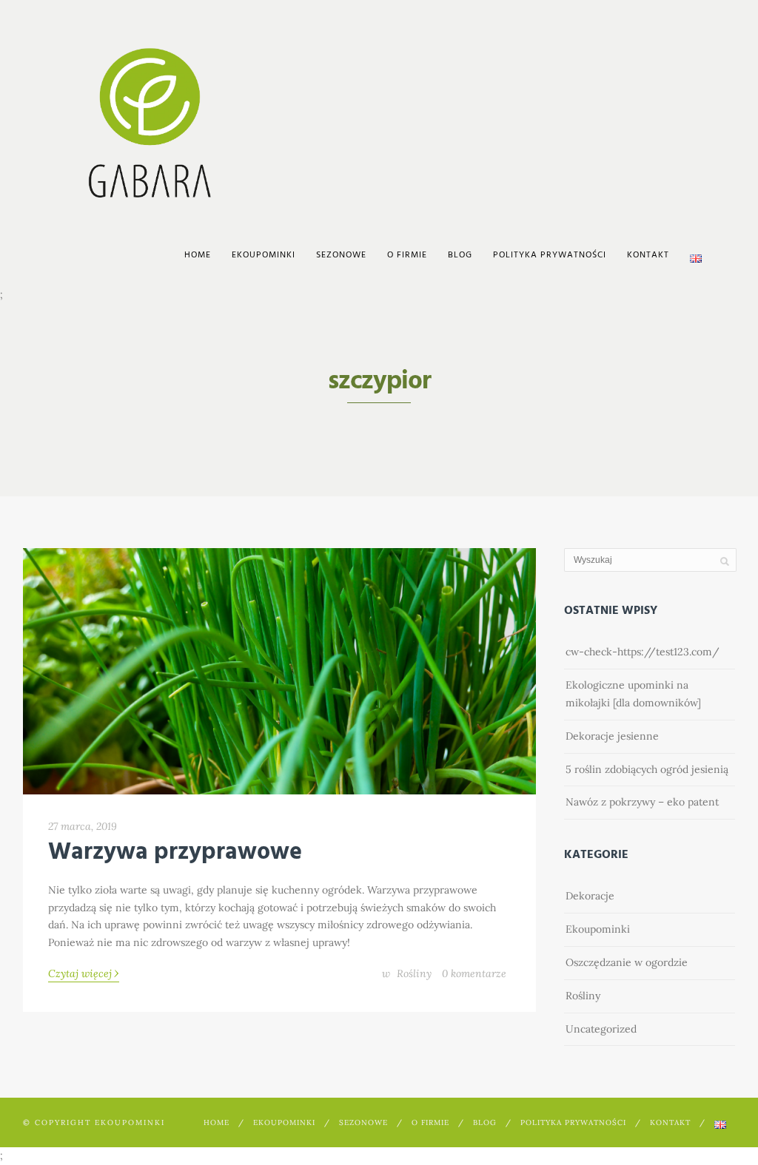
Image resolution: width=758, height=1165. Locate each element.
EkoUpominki (263, 255)
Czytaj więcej (83, 973)
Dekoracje (590, 895)
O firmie (407, 255)
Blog (460, 255)
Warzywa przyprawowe (175, 852)
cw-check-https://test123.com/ (643, 651)
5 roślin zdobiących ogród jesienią (647, 769)
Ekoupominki (598, 929)
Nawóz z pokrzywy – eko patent (642, 801)
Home (197, 255)
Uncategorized (601, 1029)
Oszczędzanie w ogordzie (627, 962)
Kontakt (648, 255)
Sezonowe (341, 255)
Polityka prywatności (549, 255)
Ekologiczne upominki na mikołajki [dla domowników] (633, 693)
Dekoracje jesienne (612, 736)
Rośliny (414, 973)
